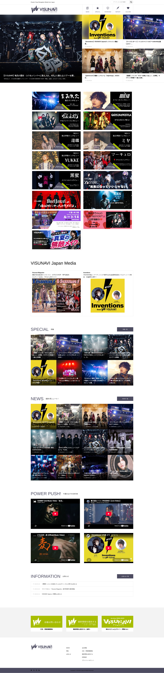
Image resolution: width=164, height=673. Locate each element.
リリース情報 (95, 426)
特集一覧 (125, 329)
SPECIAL (97, 12)
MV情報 (119, 452)
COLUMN (128, 12)
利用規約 (84, 657)
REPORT (117, 12)
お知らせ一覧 (125, 576)
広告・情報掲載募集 (87, 651)
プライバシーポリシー (88, 660)
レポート (119, 426)
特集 (67, 651)
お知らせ (68, 654)
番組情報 (43, 426)
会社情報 (84, 648)
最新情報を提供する (87, 654)
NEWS (87, 12)
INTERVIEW (108, 12)
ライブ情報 (94, 452)
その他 (67, 426)
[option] (41, 49)
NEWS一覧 (125, 398)
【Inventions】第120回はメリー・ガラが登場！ (23, 75)
